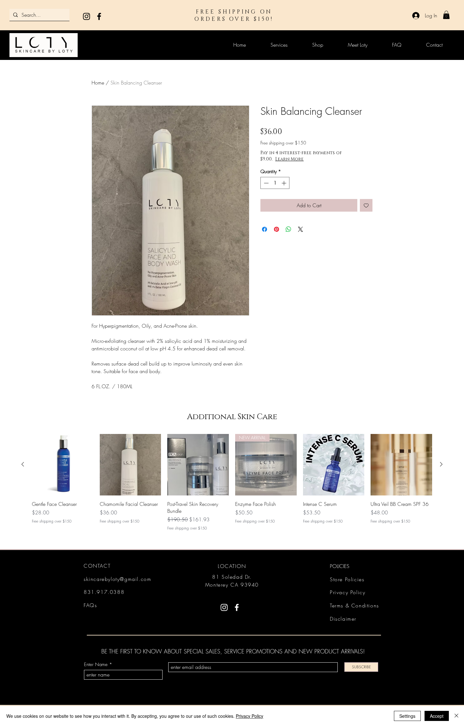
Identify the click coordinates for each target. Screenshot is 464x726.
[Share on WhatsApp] (288, 229)
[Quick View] (62, 464)
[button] (446, 15)
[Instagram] (86, 16)
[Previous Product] (23, 464)
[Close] (456, 716)
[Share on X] (300, 229)
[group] (232, 482)
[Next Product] (441, 464)
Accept (436, 716)
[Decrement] (265, 183)
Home (98, 82)
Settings (407, 716)
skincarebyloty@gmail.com (117, 579)
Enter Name (96, 664)
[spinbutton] (275, 183)
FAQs (90, 605)
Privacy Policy (249, 716)
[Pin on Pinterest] (276, 229)
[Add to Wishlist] (366, 205)
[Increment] (284, 183)
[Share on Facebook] (264, 229)
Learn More (289, 159)
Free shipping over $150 (283, 143)
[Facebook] (99, 16)
